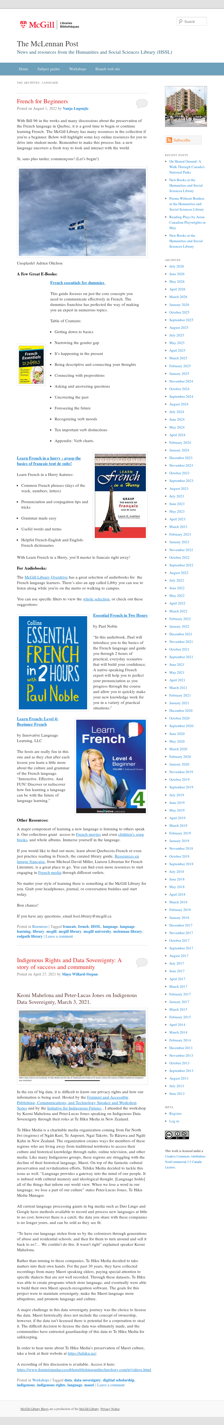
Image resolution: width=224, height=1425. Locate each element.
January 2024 (179, 450)
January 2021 (179, 702)
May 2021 (177, 672)
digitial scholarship (118, 1380)
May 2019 (177, 810)
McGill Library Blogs (34, 1408)
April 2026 (177, 289)
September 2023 (181, 480)
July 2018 (176, 871)
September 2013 (181, 1070)
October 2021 (179, 649)
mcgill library (70, 931)
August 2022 (178, 572)
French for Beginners (42, 101)
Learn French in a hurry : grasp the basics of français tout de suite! (49, 460)
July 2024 (176, 411)
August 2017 (178, 955)
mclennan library (127, 931)
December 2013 (181, 1047)
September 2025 (181, 319)
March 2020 (178, 748)
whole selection (96, 598)
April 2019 (177, 817)
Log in (174, 1121)
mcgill (51, 931)
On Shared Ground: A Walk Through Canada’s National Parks (187, 167)
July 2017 (176, 963)
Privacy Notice (110, 1408)
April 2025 (177, 350)
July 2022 (176, 580)
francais (69, 926)
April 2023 (177, 518)
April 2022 (177, 603)
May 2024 (177, 427)
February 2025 (180, 365)
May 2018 (177, 886)
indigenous (26, 1385)
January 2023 (179, 541)
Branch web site (107, 68)
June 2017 (177, 970)
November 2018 (181, 848)
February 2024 (180, 442)
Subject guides (48, 68)
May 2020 (177, 741)
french (83, 926)
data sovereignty (87, 1380)
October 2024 (179, 388)
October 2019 (179, 779)
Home (23, 68)
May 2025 (177, 342)
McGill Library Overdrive (46, 577)
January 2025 (179, 373)
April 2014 (177, 1024)
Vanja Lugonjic (76, 108)
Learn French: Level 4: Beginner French (37, 721)
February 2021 (180, 695)
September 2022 (181, 565)
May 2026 (177, 281)
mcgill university (97, 931)
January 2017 (179, 1001)
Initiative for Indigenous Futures (74, 1108)
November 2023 (181, 465)
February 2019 (180, 833)
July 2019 (176, 794)
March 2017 (178, 986)
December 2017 (181, 925)
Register (175, 1113)
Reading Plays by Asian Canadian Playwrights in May (187, 222)
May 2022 (177, 595)
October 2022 (179, 557)
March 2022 (178, 611)
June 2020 (177, 733)
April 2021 (177, 679)
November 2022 (181, 549)
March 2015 (178, 1009)
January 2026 (179, 304)
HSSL (96, 926)
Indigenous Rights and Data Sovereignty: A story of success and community (69, 963)
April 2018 (177, 894)
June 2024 (177, 419)
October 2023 (179, 472)
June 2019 (177, 802)
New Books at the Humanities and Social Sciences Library (186, 185)
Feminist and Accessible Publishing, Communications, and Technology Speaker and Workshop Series (77, 1102)
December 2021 (181, 633)
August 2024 (178, 404)
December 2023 (181, 457)
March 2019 (178, 825)
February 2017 (180, 994)
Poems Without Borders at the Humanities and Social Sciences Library (186, 204)
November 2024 (181, 381)
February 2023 (180, 534)
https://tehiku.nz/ (82, 1353)
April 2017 (177, 978)
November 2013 (181, 1055)
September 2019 (181, 787)
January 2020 (179, 764)
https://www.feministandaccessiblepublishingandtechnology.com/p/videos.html (84, 1369)
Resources (40, 926)
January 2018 (179, 917)
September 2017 (181, 948)
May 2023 (177, 511)
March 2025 (178, 358)
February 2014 (180, 1040)
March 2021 (178, 687)
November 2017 (181, 932)
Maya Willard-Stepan (80, 974)
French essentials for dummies (78, 282)
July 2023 (176, 496)
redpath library (30, 936)
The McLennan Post (47, 43)
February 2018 (180, 909)
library (38, 931)
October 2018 (179, 856)
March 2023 (178, 526)
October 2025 (179, 312)
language (110, 926)
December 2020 (181, 710)
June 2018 (177, 879)
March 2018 (178, 902)
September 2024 (181, 396)
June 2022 (177, 587)
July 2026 (176, 266)
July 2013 (176, 1085)
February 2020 (180, 756)
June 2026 (177, 273)
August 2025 (178, 327)
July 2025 (176, 335)
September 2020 (181, 725)
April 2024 (177, 434)
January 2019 (179, 840)
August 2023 (178, 488)
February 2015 (180, 1016)
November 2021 (181, 641)
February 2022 (180, 618)
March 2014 (178, 1032)
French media (49, 872)
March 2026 (178, 296)
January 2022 (179, 626)
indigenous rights (51, 1385)
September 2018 (181, 863)
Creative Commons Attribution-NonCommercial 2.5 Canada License (185, 1161)
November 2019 (181, 771)
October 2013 (179, 1063)
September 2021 (181, 656)
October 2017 (179, 940)
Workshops (77, 68)
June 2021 (177, 664)
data (68, 1380)
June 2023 (177, 503)
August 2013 (178, 1078)
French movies (88, 834)
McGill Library (89, 1408)
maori (89, 1385)
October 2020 (179, 718)
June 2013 (177, 1093)
